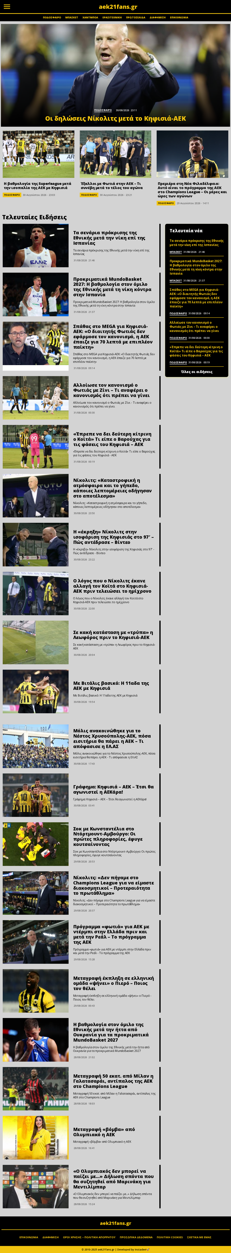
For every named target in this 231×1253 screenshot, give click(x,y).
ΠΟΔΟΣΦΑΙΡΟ (52, 17)
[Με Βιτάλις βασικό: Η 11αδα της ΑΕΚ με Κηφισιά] (36, 691)
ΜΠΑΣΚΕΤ (71, 17)
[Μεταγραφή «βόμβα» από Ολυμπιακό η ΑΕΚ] (36, 1137)
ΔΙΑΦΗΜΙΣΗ (158, 17)
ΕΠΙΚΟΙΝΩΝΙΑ (179, 17)
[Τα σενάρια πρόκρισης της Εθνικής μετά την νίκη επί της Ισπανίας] (36, 245)
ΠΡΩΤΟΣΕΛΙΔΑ (135, 17)
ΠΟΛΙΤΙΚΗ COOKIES (170, 1237)
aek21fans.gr (115, 1223)
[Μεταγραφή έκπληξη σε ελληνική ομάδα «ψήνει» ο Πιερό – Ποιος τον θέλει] (36, 991)
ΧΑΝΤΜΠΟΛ (90, 17)
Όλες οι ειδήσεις (197, 372)
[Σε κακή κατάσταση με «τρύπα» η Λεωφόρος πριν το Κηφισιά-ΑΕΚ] (36, 642)
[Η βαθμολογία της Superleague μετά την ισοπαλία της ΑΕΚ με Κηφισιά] (38, 154)
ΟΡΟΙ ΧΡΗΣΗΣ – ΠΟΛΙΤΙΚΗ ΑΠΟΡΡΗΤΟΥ (89, 1237)
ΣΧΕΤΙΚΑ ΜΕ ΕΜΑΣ (199, 1237)
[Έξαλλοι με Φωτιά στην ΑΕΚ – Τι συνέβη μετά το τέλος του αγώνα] (115, 154)
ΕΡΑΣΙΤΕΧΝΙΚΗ (112, 17)
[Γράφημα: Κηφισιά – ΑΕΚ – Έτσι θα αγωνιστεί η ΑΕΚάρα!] (36, 795)
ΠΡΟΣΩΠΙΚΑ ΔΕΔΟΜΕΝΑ (136, 1237)
